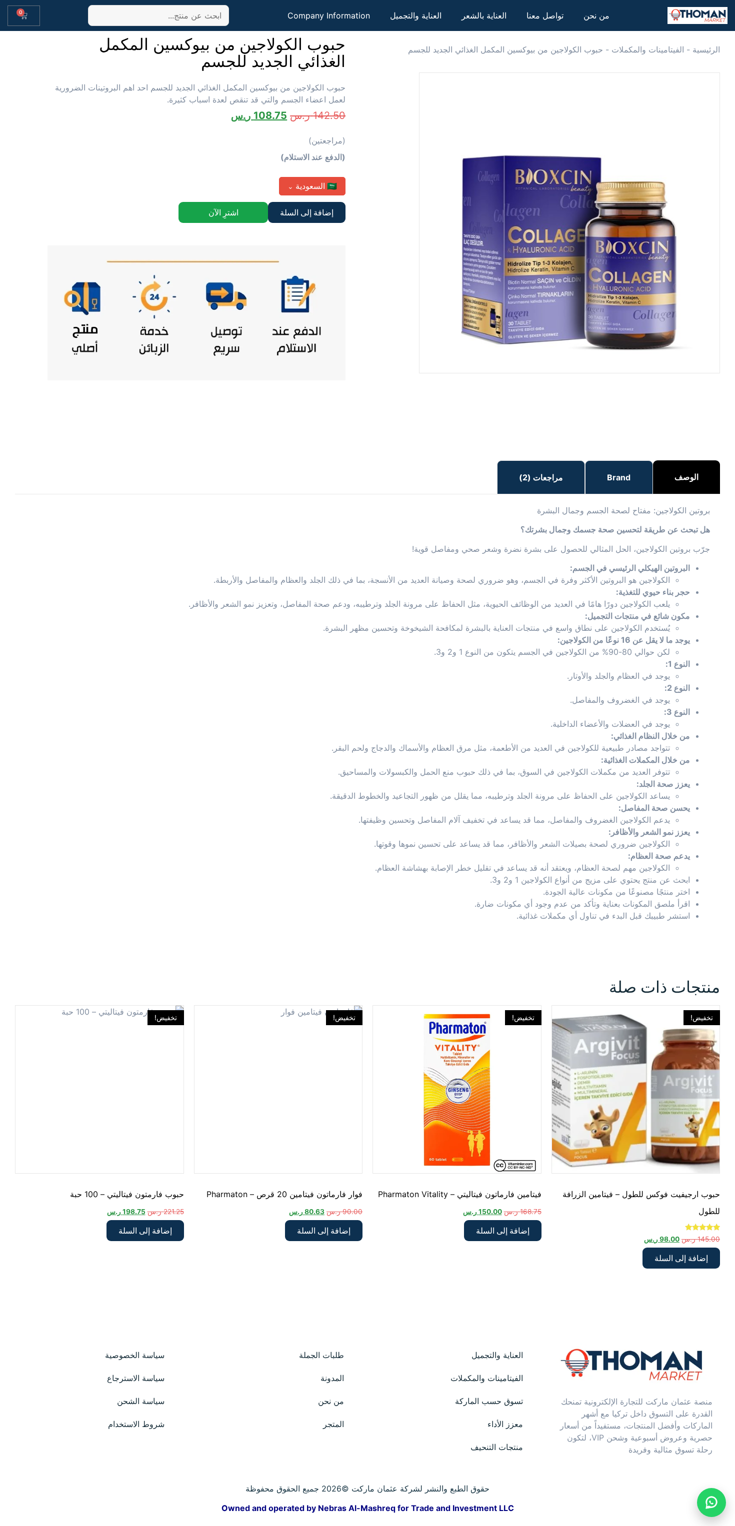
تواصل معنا (545, 15)
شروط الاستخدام (136, 1424)
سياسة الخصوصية (134, 1355)
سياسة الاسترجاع (135, 1378)
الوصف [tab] (686, 477)
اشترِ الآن (223, 212)
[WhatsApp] (711, 1502)
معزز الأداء (505, 1424)
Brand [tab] (618, 477)
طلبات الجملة (321, 1355)
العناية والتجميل (416, 15)
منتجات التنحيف (496, 1447)
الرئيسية (706, 49)
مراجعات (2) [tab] (541, 477)
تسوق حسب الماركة (489, 1401)
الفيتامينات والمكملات (648, 49)
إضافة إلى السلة (307, 212)
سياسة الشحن (140, 1401)
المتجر (333, 1424)
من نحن (597, 15)
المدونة (332, 1378)
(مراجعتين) (327, 140)
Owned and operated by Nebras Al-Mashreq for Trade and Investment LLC (368, 1508)
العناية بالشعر (484, 15)
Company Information (329, 15)
